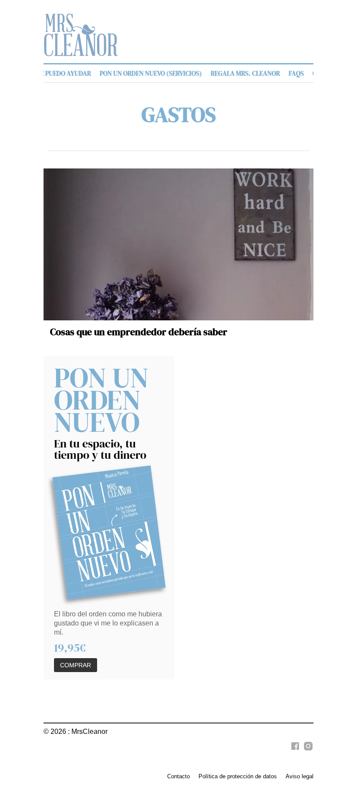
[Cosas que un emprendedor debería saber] (178, 244)
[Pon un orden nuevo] (109, 533)
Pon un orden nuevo (101, 400)
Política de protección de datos (238, 776)
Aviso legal (299, 776)
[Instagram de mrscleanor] (306, 751)
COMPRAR (75, 665)
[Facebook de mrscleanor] (293, 751)
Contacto (178, 776)
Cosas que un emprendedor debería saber (138, 332)
